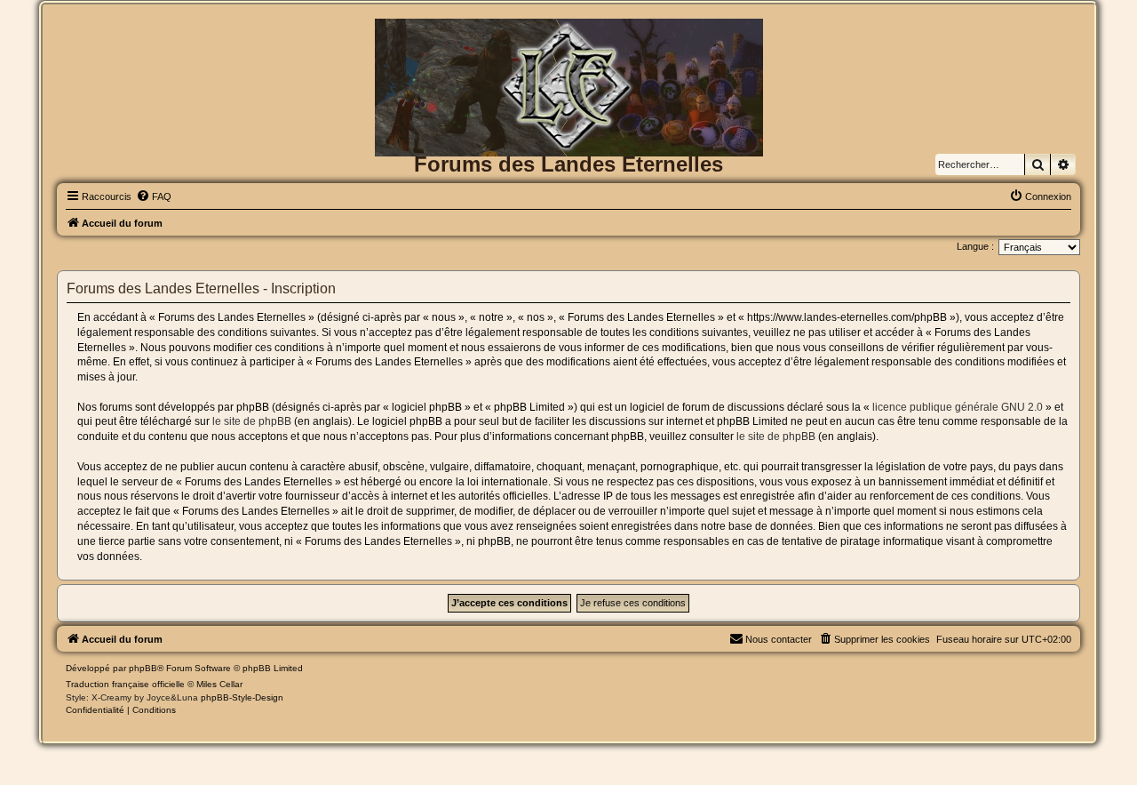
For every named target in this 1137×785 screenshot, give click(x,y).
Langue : (975, 246)
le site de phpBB (251, 421)
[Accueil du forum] (568, 47)
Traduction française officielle (125, 684)
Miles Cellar (219, 684)
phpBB (143, 668)
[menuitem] (153, 196)
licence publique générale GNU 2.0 (957, 407)
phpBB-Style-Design (242, 697)
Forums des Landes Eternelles (568, 164)
